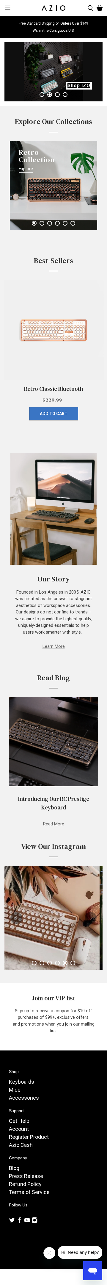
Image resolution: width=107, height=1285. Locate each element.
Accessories (24, 1098)
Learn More (54, 646)
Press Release (26, 1176)
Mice (15, 1090)
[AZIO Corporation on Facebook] (19, 1221)
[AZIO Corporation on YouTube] (27, 1221)
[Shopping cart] (100, 8)
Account (19, 1129)
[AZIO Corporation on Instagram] (34, 1221)
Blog (14, 1168)
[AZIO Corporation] (53, 8)
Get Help (19, 1121)
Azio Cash (21, 1145)
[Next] (83, 27)
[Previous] (25, 27)
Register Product (29, 1137)
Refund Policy (25, 1184)
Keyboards (21, 1082)
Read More (53, 824)
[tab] (42, 94)
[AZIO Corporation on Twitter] (12, 1221)
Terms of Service (29, 1192)
